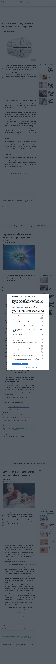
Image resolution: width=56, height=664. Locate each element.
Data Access (28, 367)
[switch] (41, 318)
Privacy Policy (34, 367)
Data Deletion (21, 367)
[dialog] (28, 332)
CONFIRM (20, 363)
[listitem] (28, 315)
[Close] (47, 296)
